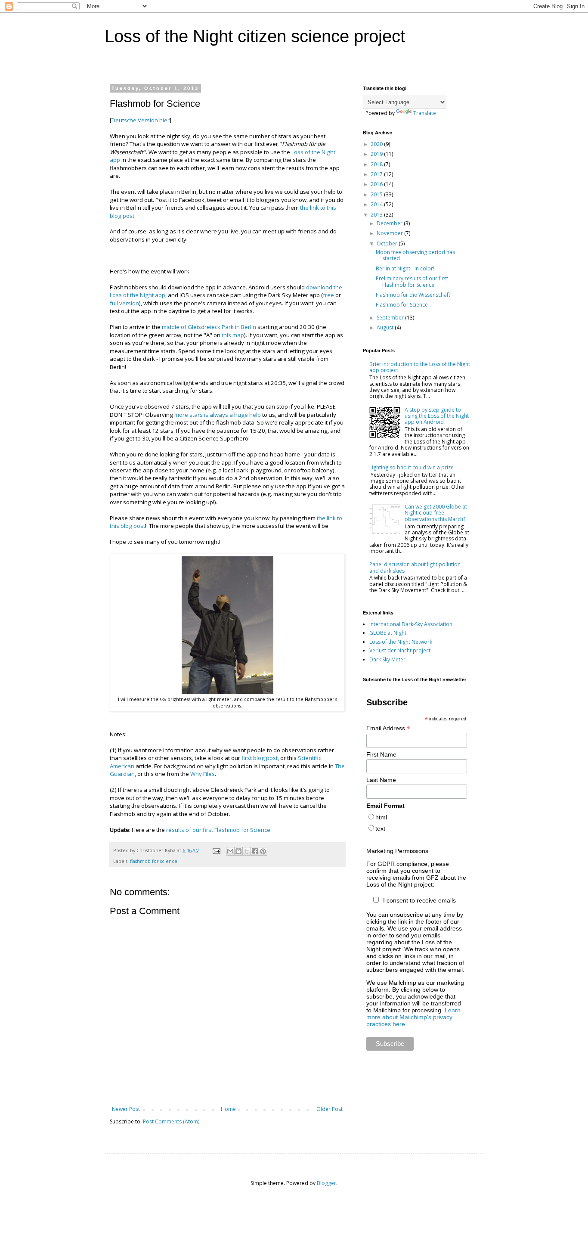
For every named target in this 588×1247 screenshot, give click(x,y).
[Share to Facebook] (255, 851)
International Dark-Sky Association (410, 624)
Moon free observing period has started (415, 255)
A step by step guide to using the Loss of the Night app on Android (437, 416)
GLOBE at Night (387, 632)
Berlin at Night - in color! (405, 268)
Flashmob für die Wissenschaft (413, 294)
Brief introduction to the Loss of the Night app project (419, 367)
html (381, 817)
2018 (377, 164)
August (386, 327)
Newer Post (126, 1109)
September (391, 317)
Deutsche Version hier (140, 120)
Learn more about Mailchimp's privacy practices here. (413, 1017)
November (390, 233)
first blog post (259, 758)
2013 (377, 214)
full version (124, 303)
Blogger (326, 1183)
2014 (377, 204)
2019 (377, 154)
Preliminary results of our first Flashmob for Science (412, 281)
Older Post (329, 1109)
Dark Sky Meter (387, 659)
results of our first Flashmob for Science (218, 830)
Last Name (381, 779)
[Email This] (230, 851)
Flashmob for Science (402, 304)
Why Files (202, 774)
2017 (377, 174)
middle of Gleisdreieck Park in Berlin (209, 327)
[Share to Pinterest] (263, 851)
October (388, 243)
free (328, 295)
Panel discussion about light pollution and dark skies (415, 567)
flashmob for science (153, 861)
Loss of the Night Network (400, 641)
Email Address (388, 728)
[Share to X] (246, 851)
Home (228, 1109)
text (380, 828)
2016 (377, 184)
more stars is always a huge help (217, 415)
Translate (424, 113)
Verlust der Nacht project (399, 650)
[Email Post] (216, 850)
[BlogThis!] (238, 851)
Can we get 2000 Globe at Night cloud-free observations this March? (436, 513)
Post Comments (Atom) (171, 1121)
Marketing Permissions (397, 850)
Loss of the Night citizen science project (255, 36)
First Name (381, 754)
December (390, 223)
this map (233, 335)
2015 (377, 194)
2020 (377, 144)
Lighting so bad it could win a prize (411, 467)
